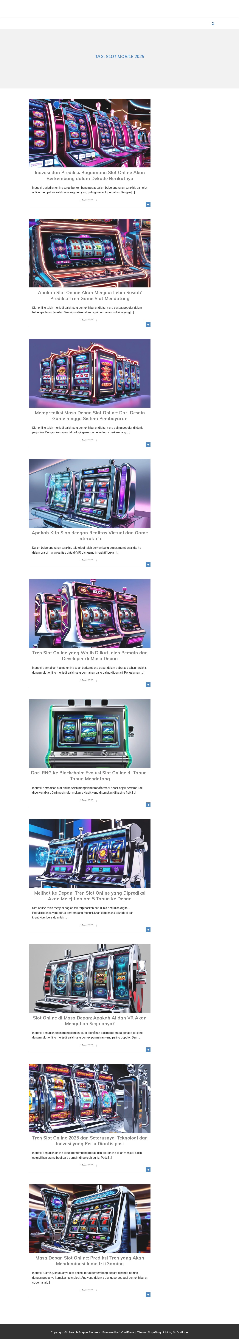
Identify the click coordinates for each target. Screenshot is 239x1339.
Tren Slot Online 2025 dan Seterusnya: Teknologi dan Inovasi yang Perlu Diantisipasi (90, 1140)
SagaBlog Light (158, 1332)
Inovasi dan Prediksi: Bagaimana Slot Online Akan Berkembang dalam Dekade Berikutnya (90, 175)
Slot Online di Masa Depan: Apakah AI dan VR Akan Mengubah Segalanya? (90, 1020)
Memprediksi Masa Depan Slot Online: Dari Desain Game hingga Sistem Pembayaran (90, 415)
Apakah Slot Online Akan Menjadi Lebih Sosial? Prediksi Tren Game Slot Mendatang (90, 295)
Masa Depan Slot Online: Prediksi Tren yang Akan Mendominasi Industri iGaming (89, 1260)
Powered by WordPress (118, 1332)
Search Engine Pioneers (120, 6)
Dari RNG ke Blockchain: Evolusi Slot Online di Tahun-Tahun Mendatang (90, 775)
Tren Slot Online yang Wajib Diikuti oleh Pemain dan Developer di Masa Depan (90, 655)
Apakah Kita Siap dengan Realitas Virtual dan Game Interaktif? (90, 535)
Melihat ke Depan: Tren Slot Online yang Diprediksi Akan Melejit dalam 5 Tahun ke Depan (89, 896)
